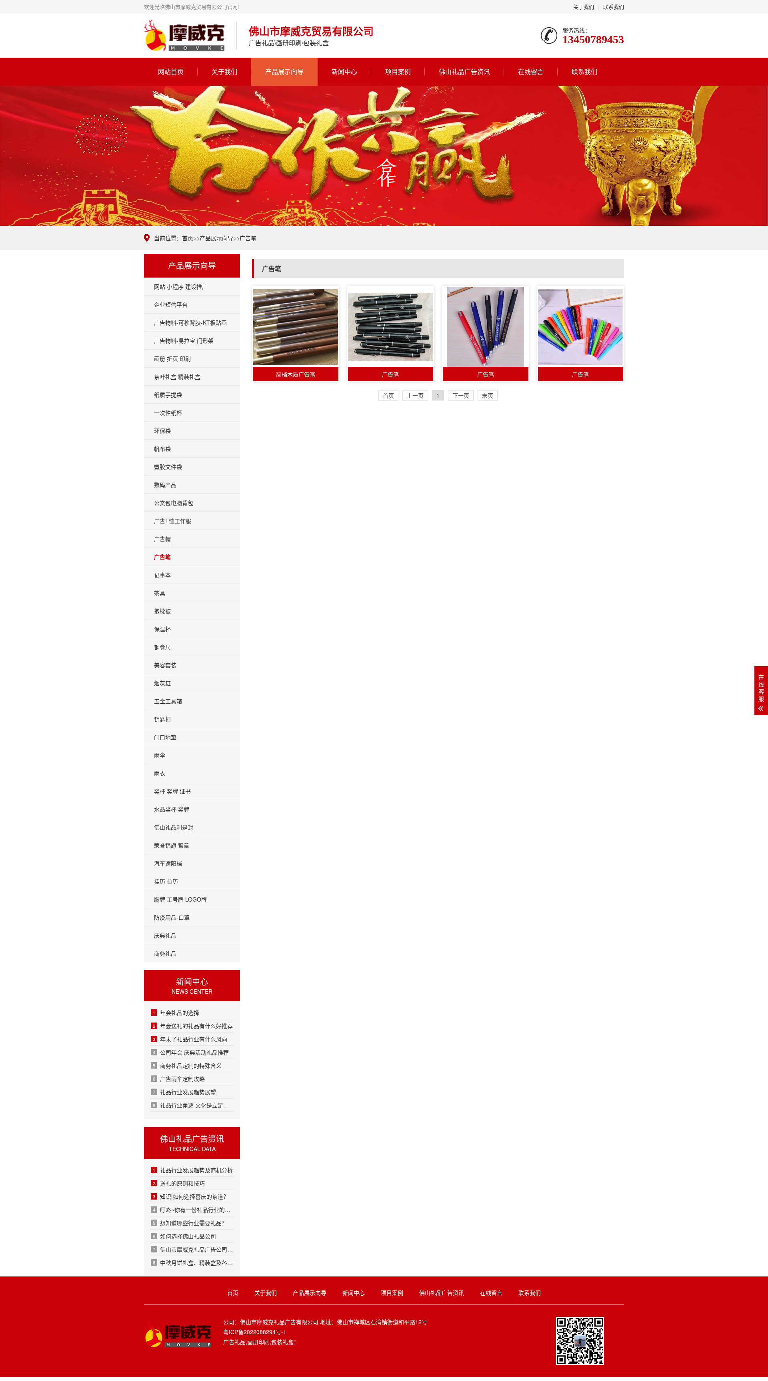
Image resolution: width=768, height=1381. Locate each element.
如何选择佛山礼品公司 (184, 1236)
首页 (187, 238)
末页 (487, 395)
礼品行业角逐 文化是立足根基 (193, 1105)
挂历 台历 (166, 881)
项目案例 (398, 71)
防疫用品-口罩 (172, 917)
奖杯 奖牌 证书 (172, 791)
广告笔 (248, 238)
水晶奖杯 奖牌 (171, 809)
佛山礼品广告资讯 (464, 71)
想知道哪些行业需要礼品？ (190, 1223)
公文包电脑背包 (173, 503)
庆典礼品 (165, 935)
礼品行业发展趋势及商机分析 (193, 1170)
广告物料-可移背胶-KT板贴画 (190, 322)
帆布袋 (162, 449)
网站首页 (171, 71)
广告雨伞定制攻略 (179, 1079)
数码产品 (165, 485)
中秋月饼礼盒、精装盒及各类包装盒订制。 (193, 1262)
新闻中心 (344, 71)
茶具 (159, 593)
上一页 (415, 395)
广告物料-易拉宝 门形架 (184, 340)
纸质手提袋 (168, 395)
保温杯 (162, 629)
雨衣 (159, 773)
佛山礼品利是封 (173, 827)
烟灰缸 (162, 683)
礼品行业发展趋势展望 (184, 1092)
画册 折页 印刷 (172, 358)
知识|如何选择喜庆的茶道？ (191, 1196)
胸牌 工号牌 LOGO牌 (180, 899)
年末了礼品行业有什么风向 (190, 1039)
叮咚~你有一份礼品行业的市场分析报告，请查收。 (193, 1210)
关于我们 (583, 6)
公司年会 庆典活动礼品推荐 (191, 1052)
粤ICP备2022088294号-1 (254, 1332)
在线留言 (531, 71)
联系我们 (613, 6)
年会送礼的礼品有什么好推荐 (193, 1026)
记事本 (162, 575)
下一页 (460, 395)
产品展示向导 (284, 71)
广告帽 (162, 539)
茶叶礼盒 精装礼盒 (177, 376)
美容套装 (165, 665)
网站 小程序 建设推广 (181, 286)
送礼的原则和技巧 (179, 1183)
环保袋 (162, 431)
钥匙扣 (162, 719)
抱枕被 (162, 611)
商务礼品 (165, 953)
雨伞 (159, 755)
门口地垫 (165, 737)
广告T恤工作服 (172, 521)
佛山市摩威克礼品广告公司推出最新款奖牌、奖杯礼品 (193, 1249)
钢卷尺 (162, 647)
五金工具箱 (168, 701)
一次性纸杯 (168, 413)
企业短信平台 (171, 304)
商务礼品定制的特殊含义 (187, 1065)
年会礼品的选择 (176, 1013)
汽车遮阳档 (168, 863)
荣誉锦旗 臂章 (171, 845)
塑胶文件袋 (168, 467)
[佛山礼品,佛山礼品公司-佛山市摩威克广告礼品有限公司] (184, 36)
